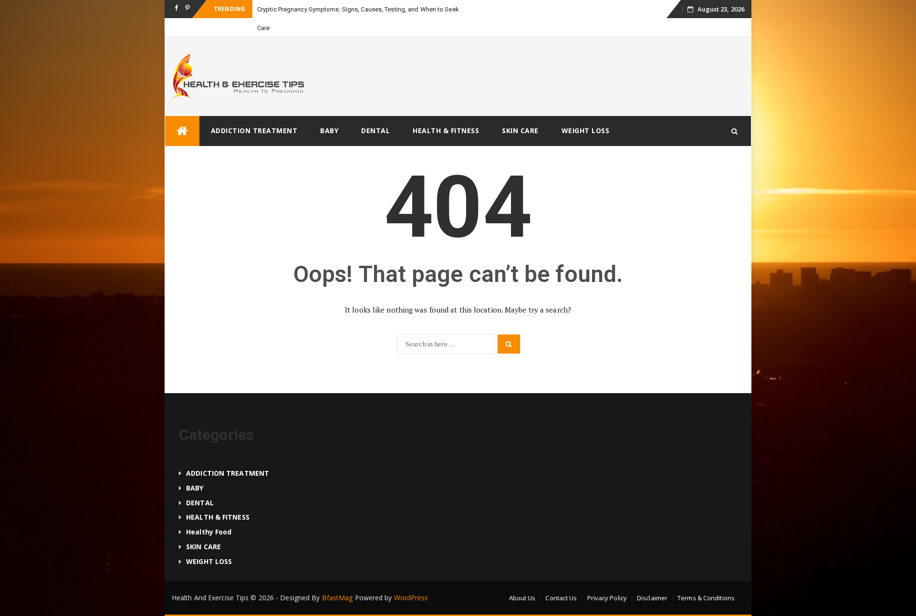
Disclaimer (652, 598)
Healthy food (208, 531)
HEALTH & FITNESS (446, 130)
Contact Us (561, 598)
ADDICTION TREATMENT (254, 130)
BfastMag (337, 597)
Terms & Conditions (706, 598)
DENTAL (375, 130)
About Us (522, 598)
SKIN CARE (520, 130)
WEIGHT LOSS (586, 130)
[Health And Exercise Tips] (182, 131)
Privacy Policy (607, 598)
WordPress (411, 597)
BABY (329, 130)
